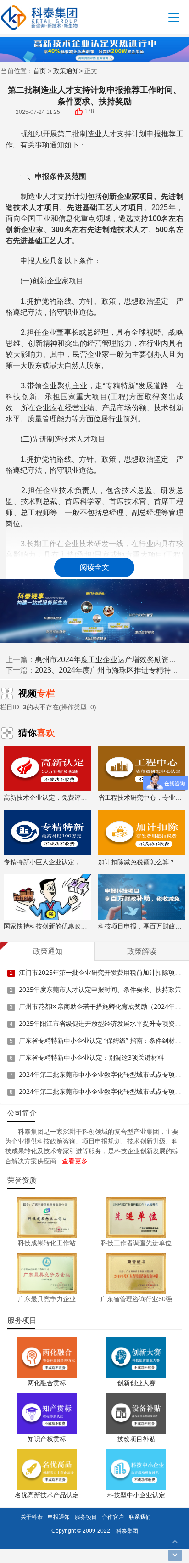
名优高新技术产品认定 (47, 1494)
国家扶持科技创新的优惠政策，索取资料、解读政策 (77, 926)
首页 (39, 70)
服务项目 (86, 1517)
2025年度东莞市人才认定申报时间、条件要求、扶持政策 (100, 989)
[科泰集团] (39, 17)
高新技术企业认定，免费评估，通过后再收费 (68, 797)
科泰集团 (127, 1531)
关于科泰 (32, 1517)
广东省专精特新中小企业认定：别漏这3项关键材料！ (94, 1057)
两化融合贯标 (47, 1382)
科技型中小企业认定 (136, 1494)
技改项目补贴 (136, 1438)
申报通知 (59, 1517)
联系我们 (140, 1517)
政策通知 (66, 70)
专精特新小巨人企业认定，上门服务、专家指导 (71, 861)
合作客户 (113, 1517)
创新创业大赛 (136, 1382)
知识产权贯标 (47, 1438)
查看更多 (75, 1160)
